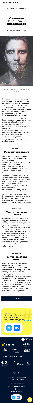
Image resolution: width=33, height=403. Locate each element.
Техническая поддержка (16, 391)
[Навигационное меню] (30, 2)
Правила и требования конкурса (16, 386)
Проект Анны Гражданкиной (16, 383)
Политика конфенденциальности (17, 389)
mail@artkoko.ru (16, 374)
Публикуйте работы (13, 314)
